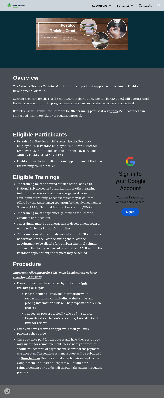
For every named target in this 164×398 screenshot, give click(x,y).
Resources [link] (99, 5)
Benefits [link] (123, 5)
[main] (82, 96)
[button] (159, 5)
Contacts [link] (145, 5)
